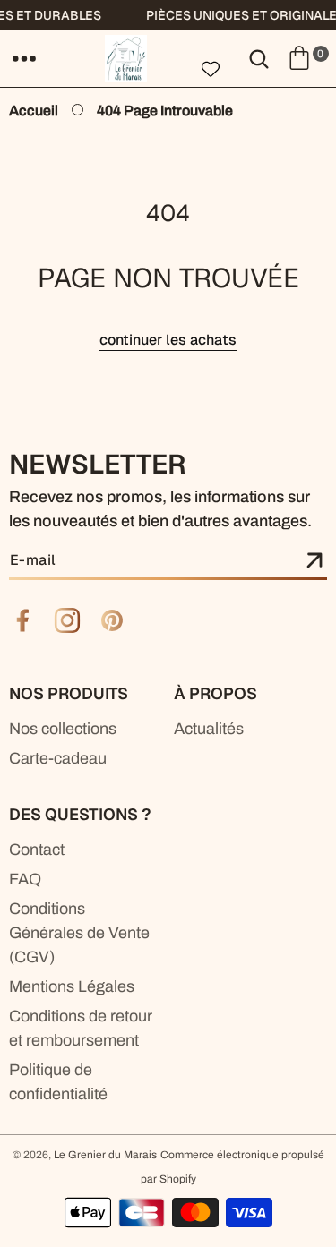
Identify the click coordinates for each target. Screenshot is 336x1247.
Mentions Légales (71, 986)
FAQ (25, 879)
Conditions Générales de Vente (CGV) (79, 933)
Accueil (33, 110)
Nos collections (62, 729)
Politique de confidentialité (58, 1082)
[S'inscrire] (314, 561)
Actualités (209, 729)
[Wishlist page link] (211, 69)
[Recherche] (259, 58)
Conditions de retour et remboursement (80, 1028)
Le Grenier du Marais (105, 1155)
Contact (37, 849)
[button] (24, 58)
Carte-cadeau (58, 758)
